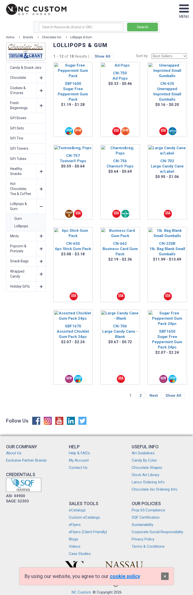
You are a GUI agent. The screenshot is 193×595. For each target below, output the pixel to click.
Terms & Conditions (148, 546)
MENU (184, 16)
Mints (14, 236)
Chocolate (18, 78)
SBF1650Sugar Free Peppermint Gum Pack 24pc (167, 339)
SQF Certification (146, 517)
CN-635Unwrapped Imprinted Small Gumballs (167, 91)
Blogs (73, 539)
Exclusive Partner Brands (26, 460)
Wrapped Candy (17, 273)
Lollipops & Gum (81, 37)
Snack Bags (19, 261)
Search (142, 27)
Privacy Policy (143, 539)
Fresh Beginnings (19, 105)
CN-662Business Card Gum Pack (120, 248)
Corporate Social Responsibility (157, 532)
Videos (74, 546)
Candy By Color (144, 460)
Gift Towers (19, 148)
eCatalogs (77, 510)
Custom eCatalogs (84, 517)
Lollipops (21, 226)
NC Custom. (82, 592)
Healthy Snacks (16, 171)
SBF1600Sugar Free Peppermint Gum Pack (73, 91)
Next (154, 395)
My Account (79, 460)
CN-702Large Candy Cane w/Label (167, 166)
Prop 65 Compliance (148, 510)
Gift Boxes (18, 118)
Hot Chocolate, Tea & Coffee (20, 188)
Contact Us (78, 467)
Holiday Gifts (20, 286)
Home (10, 37)
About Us (13, 453)
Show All (102, 56)
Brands (28, 37)
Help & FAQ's (79, 453)
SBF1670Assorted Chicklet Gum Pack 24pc (73, 331)
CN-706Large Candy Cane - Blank (120, 331)
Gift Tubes (18, 159)
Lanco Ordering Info (148, 482)
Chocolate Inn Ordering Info (154, 489)
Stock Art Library (145, 475)
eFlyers (75, 524)
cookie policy (125, 576)
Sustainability (142, 524)
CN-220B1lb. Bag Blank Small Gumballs (167, 248)
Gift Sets (17, 128)
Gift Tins (16, 138)
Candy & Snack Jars (25, 68)
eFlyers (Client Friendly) (88, 532)
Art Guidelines (143, 453)
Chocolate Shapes (147, 467)
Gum (18, 219)
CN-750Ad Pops (120, 76)
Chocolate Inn (51, 37)
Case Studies (80, 553)
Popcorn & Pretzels (18, 248)
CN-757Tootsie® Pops (73, 158)
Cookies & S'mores (18, 90)
